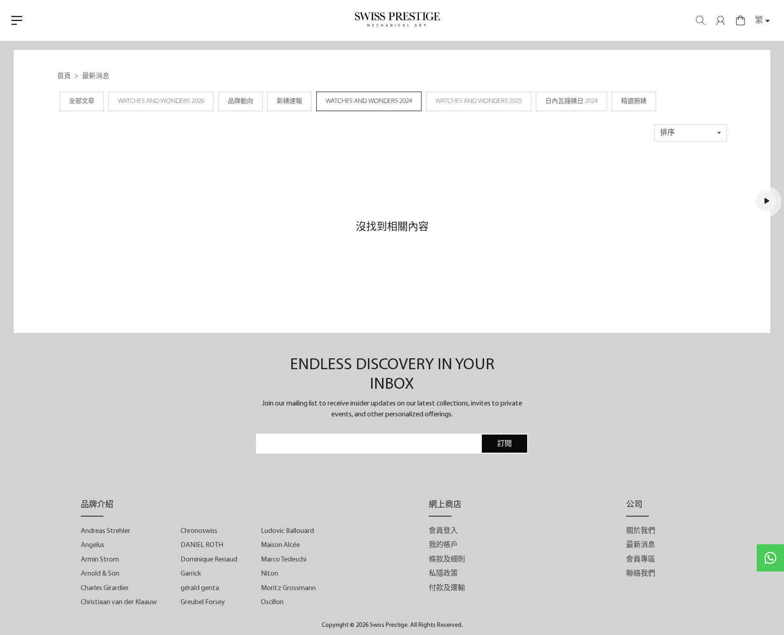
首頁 (64, 76)
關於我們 (640, 531)
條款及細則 (447, 559)
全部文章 (81, 101)
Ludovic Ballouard (287, 531)
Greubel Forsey (203, 602)
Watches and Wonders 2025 (479, 101)
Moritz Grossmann (288, 588)
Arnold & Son (100, 573)
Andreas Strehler (105, 531)
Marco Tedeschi (283, 559)
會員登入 (443, 531)
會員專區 (640, 559)
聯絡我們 (640, 573)
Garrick (191, 573)
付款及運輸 (447, 588)
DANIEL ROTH (202, 545)
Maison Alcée (280, 545)
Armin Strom (100, 559)
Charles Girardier (105, 588)
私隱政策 (443, 573)
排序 (667, 133)
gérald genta (200, 588)
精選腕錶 (634, 101)
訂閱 (504, 444)
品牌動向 (240, 101)
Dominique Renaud (209, 559)
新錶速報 (289, 101)
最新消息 (640, 545)
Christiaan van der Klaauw (119, 602)
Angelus (92, 545)
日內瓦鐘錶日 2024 (571, 101)
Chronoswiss (199, 531)
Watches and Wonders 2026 (161, 101)
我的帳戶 (443, 545)
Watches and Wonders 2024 (369, 101)
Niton (269, 573)
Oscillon (272, 602)
